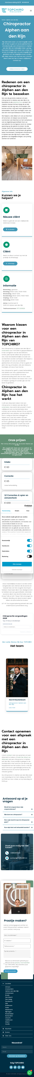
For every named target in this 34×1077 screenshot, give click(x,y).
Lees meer (12, 708)
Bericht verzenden (10, 971)
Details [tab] (17, 510)
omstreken (5, 351)
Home (3, 20)
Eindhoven (8, 1005)
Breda (7, 995)
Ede (6, 1003)
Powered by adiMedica (25, 632)
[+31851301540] (7, 853)
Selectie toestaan (17, 569)
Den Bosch (9, 997)
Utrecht (8, 1018)
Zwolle (7, 1024)
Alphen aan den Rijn (12, 991)
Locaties (8, 984)
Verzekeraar (7, 624)
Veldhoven (9, 1020)
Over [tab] (27, 510)
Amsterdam (9, 989)
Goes (7, 1008)
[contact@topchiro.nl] (7, 858)
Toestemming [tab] (6, 510)
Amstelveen (9, 993)
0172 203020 (21, 308)
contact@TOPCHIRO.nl (18, 858)
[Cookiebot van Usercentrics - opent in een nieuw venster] (24, 506)
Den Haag (8, 999)
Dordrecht (8, 1001)
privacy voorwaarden (22, 963)
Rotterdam (9, 1016)
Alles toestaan (17, 564)
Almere (7, 987)
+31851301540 (15, 853)
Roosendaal (9, 1014)
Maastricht (9, 1010)
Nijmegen (8, 1012)
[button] (30, 10)
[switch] (29, 545)
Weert (7, 1022)
